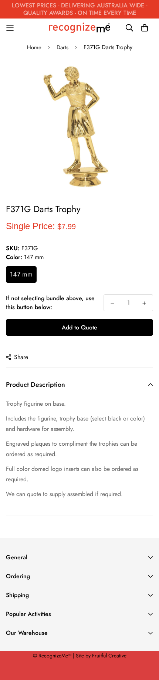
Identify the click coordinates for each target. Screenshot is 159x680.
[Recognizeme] (80, 28)
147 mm (21, 274)
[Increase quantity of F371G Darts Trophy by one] (144, 303)
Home (34, 47)
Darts (62, 47)
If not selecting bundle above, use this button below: (50, 302)
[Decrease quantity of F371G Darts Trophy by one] (112, 303)
